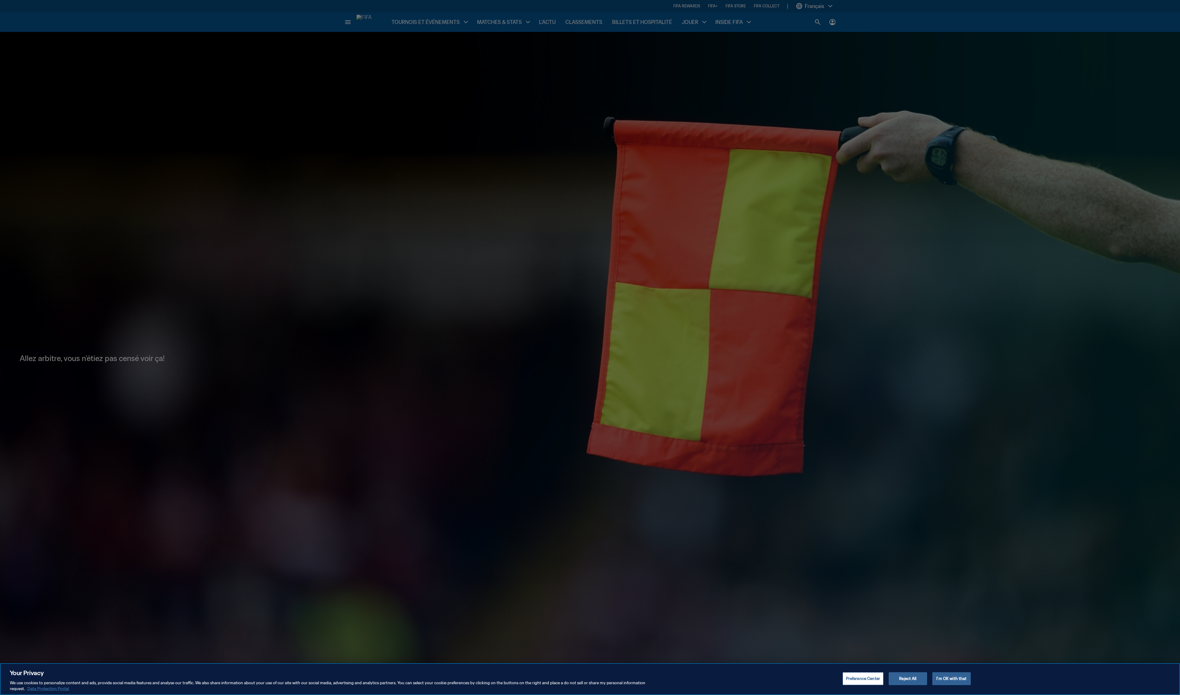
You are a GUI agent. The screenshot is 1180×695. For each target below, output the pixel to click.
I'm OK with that (951, 678)
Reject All (907, 678)
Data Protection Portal (48, 688)
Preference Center (863, 678)
